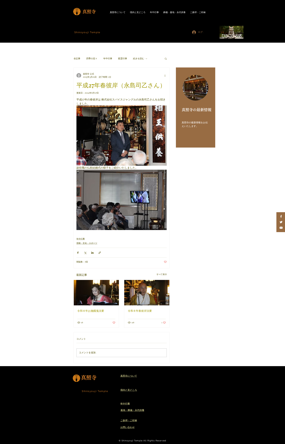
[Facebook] (281, 216)
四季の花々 (91, 58)
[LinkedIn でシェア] (92, 252)
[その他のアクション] (165, 75)
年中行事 (107, 58)
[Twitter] (281, 222)
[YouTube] (281, 228)
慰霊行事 (122, 58)
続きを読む (138, 58)
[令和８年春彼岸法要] (146, 292)
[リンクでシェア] (99, 252)
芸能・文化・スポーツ (86, 243)
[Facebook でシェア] (77, 252)
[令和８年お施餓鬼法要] (96, 292)
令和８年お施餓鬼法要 (90, 310)
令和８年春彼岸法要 (140, 310)
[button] (165, 58)
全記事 (77, 58)
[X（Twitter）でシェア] (85, 252)
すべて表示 (161, 274)
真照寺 (89, 11)
